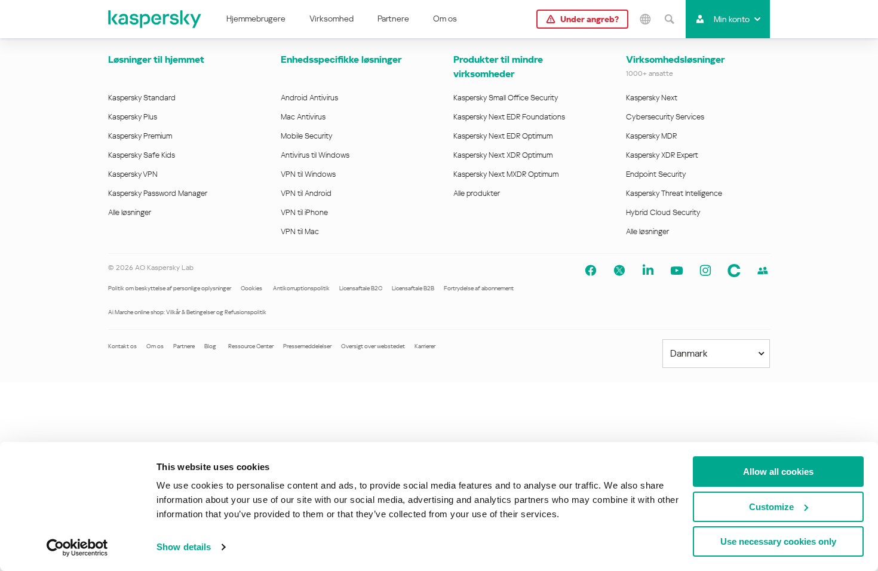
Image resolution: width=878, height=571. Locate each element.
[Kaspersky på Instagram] (705, 270)
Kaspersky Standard (142, 97)
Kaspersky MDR (651, 135)
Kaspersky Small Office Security (505, 97)
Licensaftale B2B (413, 288)
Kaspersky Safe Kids (141, 155)
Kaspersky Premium (140, 135)
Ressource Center (251, 346)
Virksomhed (331, 18)
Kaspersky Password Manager (157, 193)
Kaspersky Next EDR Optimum (502, 135)
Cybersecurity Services (665, 116)
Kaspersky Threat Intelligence (674, 193)
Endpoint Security (656, 174)
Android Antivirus (309, 97)
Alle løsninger (129, 212)
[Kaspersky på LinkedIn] (648, 270)
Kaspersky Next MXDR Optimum (505, 174)
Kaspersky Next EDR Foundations (509, 116)
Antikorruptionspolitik (301, 288)
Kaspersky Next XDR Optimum (502, 155)
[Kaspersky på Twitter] (619, 270)
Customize (771, 507)
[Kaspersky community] (763, 270)
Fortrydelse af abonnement (479, 288)
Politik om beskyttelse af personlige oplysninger (169, 288)
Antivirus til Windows (315, 155)
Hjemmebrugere (255, 18)
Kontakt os (122, 346)
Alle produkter (476, 193)
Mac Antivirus (303, 116)
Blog (210, 346)
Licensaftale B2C (360, 288)
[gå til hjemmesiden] (155, 19)
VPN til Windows (308, 174)
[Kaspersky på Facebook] (591, 270)
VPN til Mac (300, 231)
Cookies (252, 288)
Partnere (393, 18)
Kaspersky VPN (133, 174)
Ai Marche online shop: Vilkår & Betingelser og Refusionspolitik (187, 312)
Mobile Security (307, 135)
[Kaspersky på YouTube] (677, 270)
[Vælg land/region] (645, 19)
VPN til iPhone (304, 212)
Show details (183, 547)
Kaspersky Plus (132, 116)
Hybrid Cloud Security (663, 212)
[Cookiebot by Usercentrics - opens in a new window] (77, 548)
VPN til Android (306, 193)
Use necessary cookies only (778, 541)
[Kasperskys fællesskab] (734, 270)
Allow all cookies (778, 471)
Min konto (732, 19)
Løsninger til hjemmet (156, 59)
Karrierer (425, 346)
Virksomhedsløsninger (675, 59)
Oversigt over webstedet (373, 346)
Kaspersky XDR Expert (662, 155)
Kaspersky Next (651, 97)
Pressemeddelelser (307, 346)
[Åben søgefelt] (669, 19)
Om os (445, 18)
